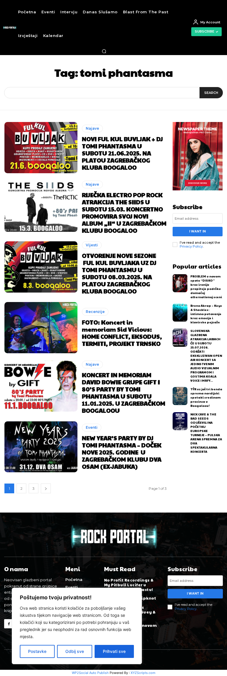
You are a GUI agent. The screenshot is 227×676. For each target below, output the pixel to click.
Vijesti (92, 245)
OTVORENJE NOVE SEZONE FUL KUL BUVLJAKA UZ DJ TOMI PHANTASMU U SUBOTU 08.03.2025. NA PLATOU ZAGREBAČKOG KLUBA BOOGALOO (119, 273)
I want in (197, 231)
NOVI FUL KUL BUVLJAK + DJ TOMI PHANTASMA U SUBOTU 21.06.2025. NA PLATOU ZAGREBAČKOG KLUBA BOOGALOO (122, 153)
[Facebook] (8, 623)
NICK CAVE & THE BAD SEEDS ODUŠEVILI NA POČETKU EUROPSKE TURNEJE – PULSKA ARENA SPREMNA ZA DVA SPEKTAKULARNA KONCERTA (206, 433)
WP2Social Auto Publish (90, 673)
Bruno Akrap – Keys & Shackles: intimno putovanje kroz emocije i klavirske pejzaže (206, 314)
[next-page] (46, 488)
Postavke (37, 651)
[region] (77, 626)
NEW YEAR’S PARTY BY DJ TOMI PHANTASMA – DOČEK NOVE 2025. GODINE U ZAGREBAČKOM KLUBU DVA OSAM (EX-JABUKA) (121, 452)
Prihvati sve (114, 651)
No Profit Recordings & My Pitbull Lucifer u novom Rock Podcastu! (129, 584)
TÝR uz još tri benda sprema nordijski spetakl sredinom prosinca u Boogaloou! (206, 397)
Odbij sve (74, 651)
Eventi (92, 427)
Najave (92, 128)
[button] (104, 51)
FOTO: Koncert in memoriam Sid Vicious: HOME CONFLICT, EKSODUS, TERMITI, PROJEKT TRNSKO (122, 333)
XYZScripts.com (143, 673)
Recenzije (95, 311)
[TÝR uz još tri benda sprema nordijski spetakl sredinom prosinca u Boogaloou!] (180, 396)
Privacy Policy (191, 246)
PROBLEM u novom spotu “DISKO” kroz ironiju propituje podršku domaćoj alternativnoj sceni (206, 286)
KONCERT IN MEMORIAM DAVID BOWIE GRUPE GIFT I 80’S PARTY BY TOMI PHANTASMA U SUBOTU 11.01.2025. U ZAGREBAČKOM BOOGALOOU (123, 393)
